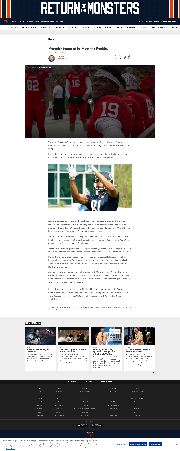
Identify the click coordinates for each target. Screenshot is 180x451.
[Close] (176, 444)
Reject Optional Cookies (138, 444)
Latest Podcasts (58, 402)
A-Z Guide (113, 391)
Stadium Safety (113, 415)
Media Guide (39, 402)
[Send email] (124, 58)
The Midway (84, 398)
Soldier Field (113, 412)
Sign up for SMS (137, 408)
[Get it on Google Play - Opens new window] (96, 426)
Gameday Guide (113, 398)
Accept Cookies (155, 444)
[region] (90, 444)
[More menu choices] (66, 21)
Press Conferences (58, 415)
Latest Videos (58, 398)
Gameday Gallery (58, 408)
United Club (84, 415)
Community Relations (137, 398)
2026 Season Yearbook (137, 391)
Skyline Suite (84, 405)
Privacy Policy (10, 449)
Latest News (58, 391)
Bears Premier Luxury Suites (84, 395)
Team (39, 388)
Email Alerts (137, 402)
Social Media (137, 412)
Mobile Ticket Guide (84, 402)
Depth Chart (39, 395)
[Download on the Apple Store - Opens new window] (82, 425)
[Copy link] (128, 57)
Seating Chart (113, 408)
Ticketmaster (84, 412)
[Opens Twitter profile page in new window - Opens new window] (58, 60)
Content (59, 388)
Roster (39, 391)
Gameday (113, 388)
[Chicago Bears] (90, 434)
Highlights (59, 412)
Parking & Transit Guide (113, 405)
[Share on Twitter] (120, 58)
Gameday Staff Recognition (113, 402)
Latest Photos (59, 395)
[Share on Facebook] (116, 58)
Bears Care (138, 395)
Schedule (39, 405)
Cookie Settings (121, 444)
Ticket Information (85, 391)
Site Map (137, 415)
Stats (39, 412)
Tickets (84, 388)
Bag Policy (113, 395)
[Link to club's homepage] (5, 21)
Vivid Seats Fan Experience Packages (84, 408)
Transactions (39, 415)
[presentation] (154, 373)
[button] (90, 101)
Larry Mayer (60, 56)
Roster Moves (58, 405)
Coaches (39, 398)
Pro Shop (137, 405)
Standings (39, 408)
